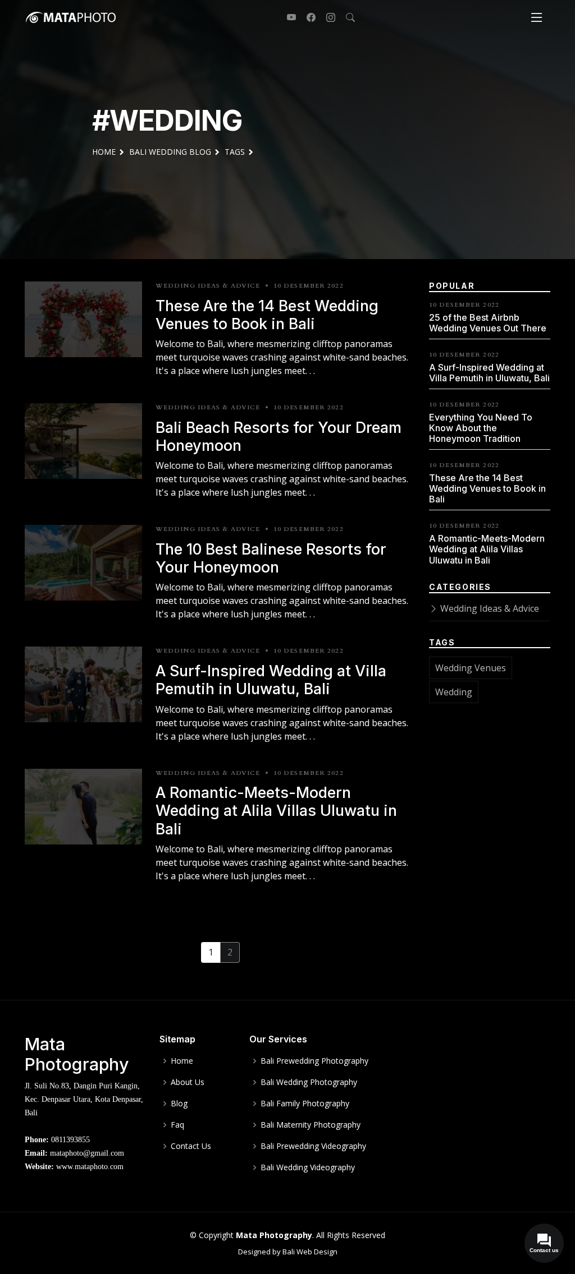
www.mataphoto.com (90, 1166)
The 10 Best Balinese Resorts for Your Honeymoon (271, 558)
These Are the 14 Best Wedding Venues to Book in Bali (267, 315)
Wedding (453, 692)
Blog (179, 1103)
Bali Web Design (309, 1252)
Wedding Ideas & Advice (488, 608)
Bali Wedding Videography (308, 1167)
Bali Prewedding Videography (313, 1146)
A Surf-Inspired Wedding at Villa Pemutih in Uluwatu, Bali (271, 680)
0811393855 (70, 1139)
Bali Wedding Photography (309, 1082)
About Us (187, 1082)
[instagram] (326, 17)
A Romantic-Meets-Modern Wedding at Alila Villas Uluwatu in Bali (276, 810)
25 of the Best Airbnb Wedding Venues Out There (487, 323)
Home (182, 1061)
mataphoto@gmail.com (87, 1153)
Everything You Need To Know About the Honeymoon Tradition (480, 428)
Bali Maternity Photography (310, 1125)
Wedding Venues (470, 668)
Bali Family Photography (305, 1103)
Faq (177, 1125)
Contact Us (191, 1146)
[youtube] (287, 17)
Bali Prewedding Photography (314, 1061)
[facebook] (307, 17)
